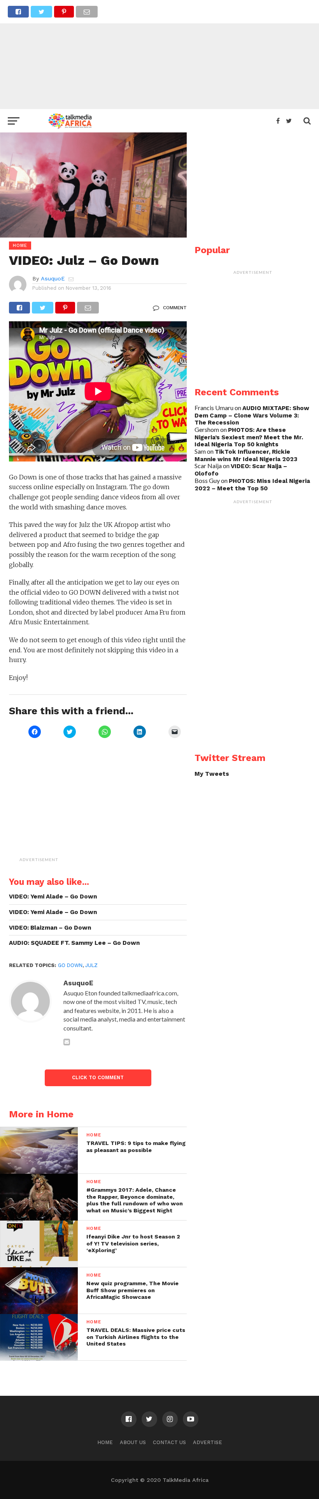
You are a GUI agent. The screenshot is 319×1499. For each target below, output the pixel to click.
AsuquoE (53, 278)
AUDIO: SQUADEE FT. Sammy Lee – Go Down (74, 942)
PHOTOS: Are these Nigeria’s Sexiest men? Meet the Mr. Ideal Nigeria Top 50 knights (249, 437)
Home (105, 1442)
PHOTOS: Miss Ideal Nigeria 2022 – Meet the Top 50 (252, 484)
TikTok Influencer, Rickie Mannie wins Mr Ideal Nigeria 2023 (246, 455)
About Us (133, 1442)
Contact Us (169, 1442)
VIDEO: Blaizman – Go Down (50, 927)
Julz (91, 965)
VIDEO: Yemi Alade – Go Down (53, 896)
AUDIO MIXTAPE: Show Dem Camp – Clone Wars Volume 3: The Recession (252, 415)
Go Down (70, 965)
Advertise (207, 1442)
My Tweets (212, 773)
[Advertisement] (159, 54)
